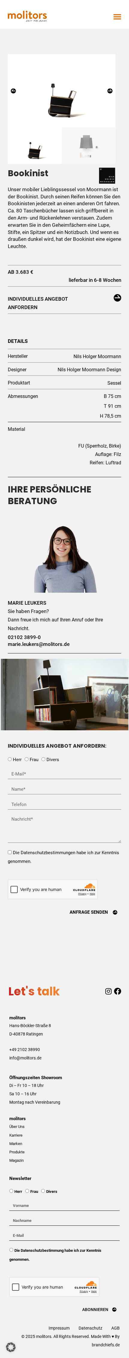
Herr (17, 759)
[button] (117, 16)
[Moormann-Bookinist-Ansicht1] (62, 90)
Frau (34, 759)
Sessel (114, 383)
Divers (52, 759)
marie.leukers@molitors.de (39, 644)
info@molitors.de (25, 1058)
